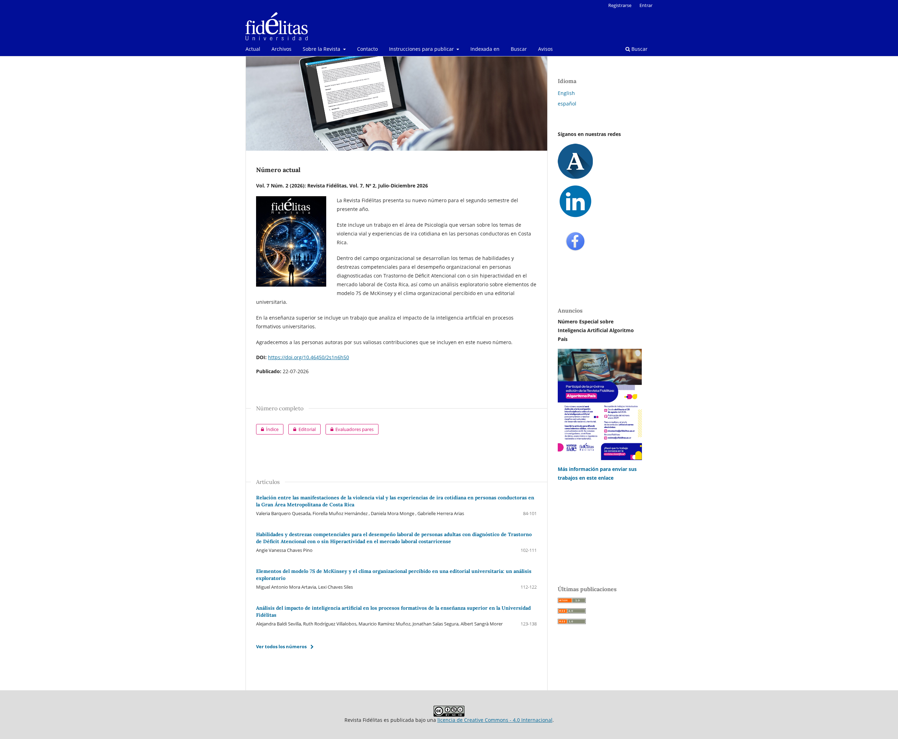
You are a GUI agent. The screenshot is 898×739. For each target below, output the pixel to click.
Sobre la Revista (322, 49)
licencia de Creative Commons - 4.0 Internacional (494, 720)
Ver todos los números (281, 646)
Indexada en (485, 49)
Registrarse (619, 5)
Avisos (545, 49)
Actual (253, 49)
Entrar (645, 5)
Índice (267, 429)
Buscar (519, 49)
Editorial (301, 429)
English (566, 93)
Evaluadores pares (350, 429)
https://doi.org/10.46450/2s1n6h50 (308, 357)
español (567, 103)
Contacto (367, 49)
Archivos (281, 49)
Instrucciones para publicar (422, 49)
